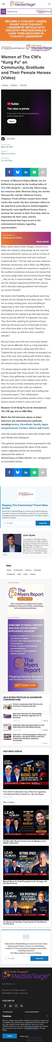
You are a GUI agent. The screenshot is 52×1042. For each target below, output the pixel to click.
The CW (5, 188)
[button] (49, 4)
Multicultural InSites (8, 154)
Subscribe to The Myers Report (13, 990)
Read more (24, 1036)
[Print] (42, 172)
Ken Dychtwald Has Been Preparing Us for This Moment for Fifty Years (25, 923)
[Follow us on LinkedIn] (10, 1005)
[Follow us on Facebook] (5, 1005)
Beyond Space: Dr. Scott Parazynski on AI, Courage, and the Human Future (25, 882)
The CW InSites (6, 161)
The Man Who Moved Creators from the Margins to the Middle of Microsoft (24, 842)
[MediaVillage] (25, 4)
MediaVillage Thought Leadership (14, 993)
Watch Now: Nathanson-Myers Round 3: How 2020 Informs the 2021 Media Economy (28, 726)
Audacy (15, 424)
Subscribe (43, 523)
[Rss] (21, 1005)
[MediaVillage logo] (26, 975)
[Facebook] (9, 172)
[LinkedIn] (26, 172)
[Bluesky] (18, 172)
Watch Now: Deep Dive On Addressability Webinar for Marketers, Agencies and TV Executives (27, 716)
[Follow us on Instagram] (16, 1005)
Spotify (37, 424)
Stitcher (33, 428)
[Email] (34, 172)
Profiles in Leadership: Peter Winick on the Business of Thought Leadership (28, 705)
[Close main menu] (47, 1016)
